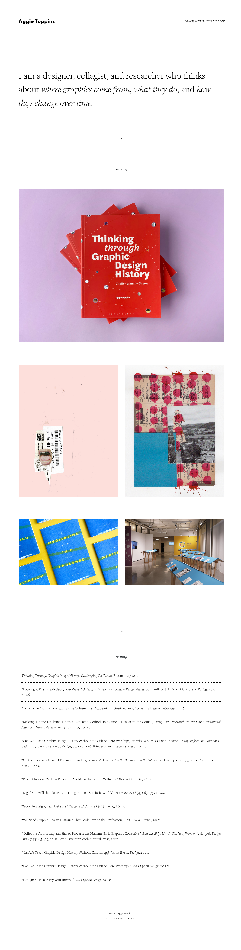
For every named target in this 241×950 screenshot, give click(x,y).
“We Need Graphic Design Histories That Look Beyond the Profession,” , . (91, 819)
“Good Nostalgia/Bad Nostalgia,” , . (73, 806)
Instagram (119, 918)
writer (199, 20)
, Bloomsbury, (81, 675)
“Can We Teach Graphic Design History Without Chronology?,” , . (85, 852)
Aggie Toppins (36, 21)
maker (188, 20)
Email (108, 918)
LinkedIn (131, 918)
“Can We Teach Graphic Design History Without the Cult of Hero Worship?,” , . (95, 866)
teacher (219, 20)
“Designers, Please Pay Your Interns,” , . (66, 879)
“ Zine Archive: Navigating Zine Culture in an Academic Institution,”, (103, 708)
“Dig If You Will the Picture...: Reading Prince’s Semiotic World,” (87, 792)
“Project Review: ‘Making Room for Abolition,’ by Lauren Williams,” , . (87, 779)
